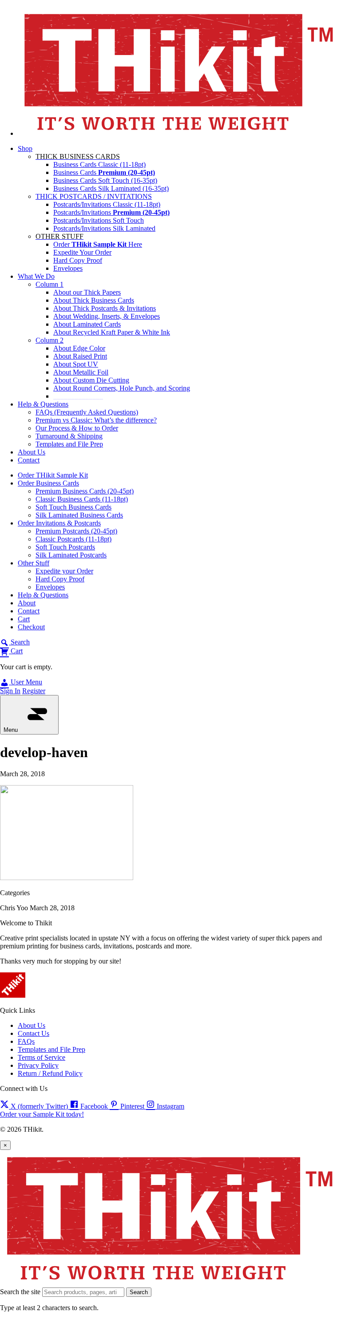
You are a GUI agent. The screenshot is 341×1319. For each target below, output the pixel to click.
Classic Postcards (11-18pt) (73, 539)
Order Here (97, 244)
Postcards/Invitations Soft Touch (98, 220)
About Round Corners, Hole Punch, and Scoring (121, 388)
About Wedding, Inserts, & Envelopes (106, 316)
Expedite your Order (64, 571)
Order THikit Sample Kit (53, 475)
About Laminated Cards (87, 324)
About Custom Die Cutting (91, 380)
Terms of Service (41, 1057)
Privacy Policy (38, 1065)
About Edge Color (79, 348)
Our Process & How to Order (77, 428)
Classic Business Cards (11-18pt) (82, 499)
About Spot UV (75, 364)
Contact (29, 460)
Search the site (20, 1291)
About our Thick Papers (87, 292)
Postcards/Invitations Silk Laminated (104, 228)
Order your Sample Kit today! (42, 1114)
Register (33, 691)
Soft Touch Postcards (65, 547)
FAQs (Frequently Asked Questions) (87, 412)
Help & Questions (43, 404)
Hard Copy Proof (77, 260)
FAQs (26, 1041)
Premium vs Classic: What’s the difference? (96, 420)
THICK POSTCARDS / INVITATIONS (94, 196)
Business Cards (104, 172)
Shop (25, 148)
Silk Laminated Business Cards (79, 515)
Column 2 (49, 340)
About (27, 603)
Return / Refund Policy (50, 1073)
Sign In (10, 691)
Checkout (31, 627)
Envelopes (68, 268)
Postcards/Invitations (111, 212)
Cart (24, 619)
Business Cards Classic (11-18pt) (99, 164)
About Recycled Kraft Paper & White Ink (111, 332)
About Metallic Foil (80, 372)
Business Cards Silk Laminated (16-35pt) (111, 188)
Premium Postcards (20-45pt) (76, 531)
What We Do (36, 276)
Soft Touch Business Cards (73, 507)
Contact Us (33, 1033)
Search (139, 1292)
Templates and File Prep (69, 444)
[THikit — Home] (179, 133)
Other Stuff (33, 563)
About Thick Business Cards (93, 300)
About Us (31, 452)
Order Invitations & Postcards (59, 523)
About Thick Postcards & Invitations (104, 308)
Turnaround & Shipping (69, 436)
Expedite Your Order (82, 252)
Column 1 (49, 284)
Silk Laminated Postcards (71, 555)
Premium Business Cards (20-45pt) (85, 491)
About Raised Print (80, 356)
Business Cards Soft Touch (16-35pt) (105, 180)
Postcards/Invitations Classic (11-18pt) (106, 204)
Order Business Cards (48, 483)
